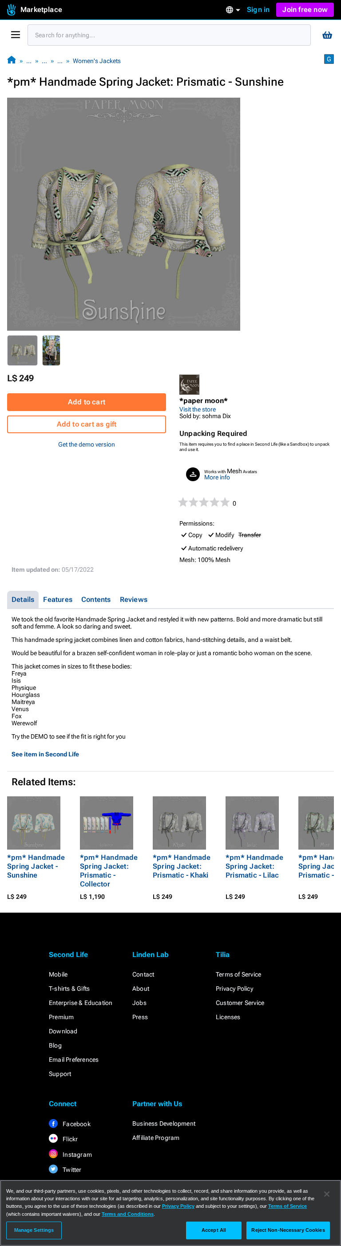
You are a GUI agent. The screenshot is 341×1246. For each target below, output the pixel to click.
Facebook (76, 1123)
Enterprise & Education (80, 1002)
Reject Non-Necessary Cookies (288, 1230)
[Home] (11, 60)
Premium (61, 1017)
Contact (143, 974)
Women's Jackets (97, 60)
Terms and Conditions (128, 1214)
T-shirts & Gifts (69, 988)
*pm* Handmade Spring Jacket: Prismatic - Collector (109, 870)
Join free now (305, 9)
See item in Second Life (45, 754)
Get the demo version (86, 444)
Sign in (258, 9)
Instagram (76, 1154)
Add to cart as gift (87, 424)
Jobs (139, 1002)
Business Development (163, 1123)
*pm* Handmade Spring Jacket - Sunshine (36, 866)
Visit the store (197, 409)
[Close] (327, 1194)
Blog (55, 1045)
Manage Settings (34, 1230)
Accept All (214, 1230)
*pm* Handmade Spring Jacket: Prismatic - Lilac (255, 866)
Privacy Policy (234, 988)
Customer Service (240, 1002)
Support (60, 1073)
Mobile (58, 974)
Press (140, 1017)
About (140, 988)
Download (63, 1031)
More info (217, 477)
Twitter (71, 1169)
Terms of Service (238, 974)
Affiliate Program (155, 1137)
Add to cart (86, 402)
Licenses (228, 1017)
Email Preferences (74, 1059)
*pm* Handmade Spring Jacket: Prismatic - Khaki (182, 866)
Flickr (69, 1139)
